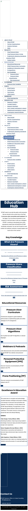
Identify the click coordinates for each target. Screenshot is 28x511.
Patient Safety (11, 135)
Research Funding (12, 102)
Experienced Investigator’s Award (16, 110)
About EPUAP (10, 42)
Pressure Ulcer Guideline (14, 84)
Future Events (11, 90)
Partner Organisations (13, 44)
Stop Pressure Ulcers (13, 52)
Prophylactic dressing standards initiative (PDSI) (16, 57)
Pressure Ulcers (14, 74)
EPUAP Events (11, 88)
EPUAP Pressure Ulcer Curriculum (16, 66)
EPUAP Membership (12, 173)
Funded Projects (11, 104)
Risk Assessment (15, 80)
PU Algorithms (11, 70)
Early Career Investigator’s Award (16, 108)
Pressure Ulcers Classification (14, 77)
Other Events (11, 169)
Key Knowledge (11, 72)
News (8, 123)
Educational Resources (13, 64)
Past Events (10, 92)
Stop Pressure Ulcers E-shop (15, 54)
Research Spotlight (12, 106)
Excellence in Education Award (15, 68)
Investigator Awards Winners (15, 112)
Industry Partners (12, 46)
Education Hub (9, 62)
